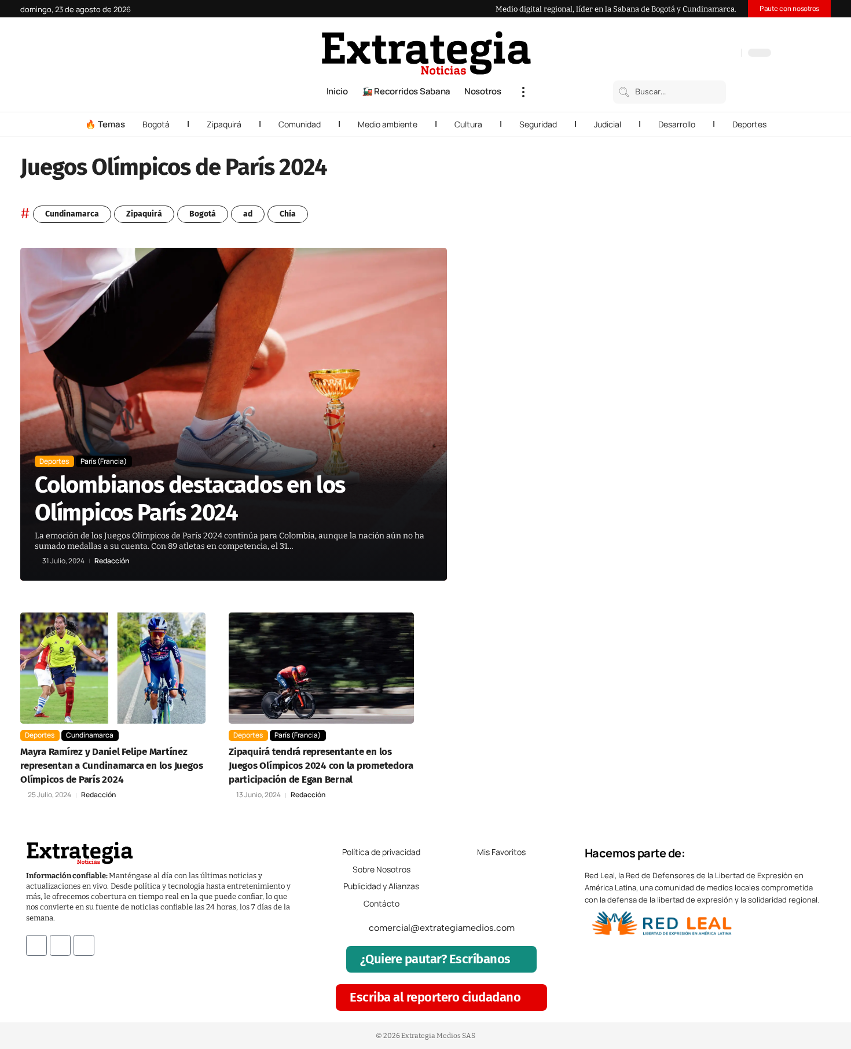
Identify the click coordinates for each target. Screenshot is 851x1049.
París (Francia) (103, 461)
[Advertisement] (753, 421)
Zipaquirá (224, 124)
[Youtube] (84, 945)
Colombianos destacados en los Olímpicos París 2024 (190, 499)
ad (247, 214)
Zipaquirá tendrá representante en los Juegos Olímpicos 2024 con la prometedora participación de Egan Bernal (321, 766)
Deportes (749, 124)
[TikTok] (706, 54)
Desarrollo (676, 124)
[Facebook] (671, 54)
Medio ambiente (387, 124)
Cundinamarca (72, 214)
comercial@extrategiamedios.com (442, 927)
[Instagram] (694, 54)
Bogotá (156, 124)
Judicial (607, 124)
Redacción (111, 561)
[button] (523, 92)
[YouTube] (683, 54)
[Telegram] (718, 54)
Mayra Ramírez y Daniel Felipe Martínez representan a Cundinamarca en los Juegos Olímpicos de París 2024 (111, 766)
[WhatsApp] (729, 54)
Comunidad (299, 124)
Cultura (468, 124)
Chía (288, 214)
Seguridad (538, 124)
